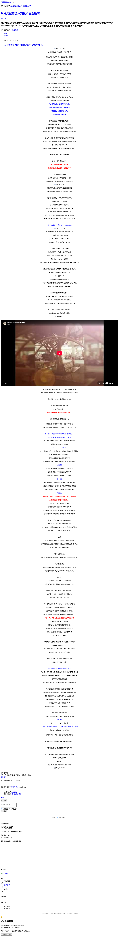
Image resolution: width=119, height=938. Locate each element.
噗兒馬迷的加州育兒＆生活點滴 (20, 13)
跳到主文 (3, 18)
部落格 (6, 35)
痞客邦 (13, 787)
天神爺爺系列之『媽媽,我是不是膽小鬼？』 (24, 45)
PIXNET (46, 914)
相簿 (5, 33)
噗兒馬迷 (3, 777)
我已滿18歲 (4, 934)
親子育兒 (14, 792)
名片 (5, 37)
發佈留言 (3, 811)
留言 (17, 787)
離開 (10, 934)
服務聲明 (76, 914)
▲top (2, 797)
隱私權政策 (69, 914)
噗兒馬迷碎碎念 (16, 794)
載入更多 (3, 800)
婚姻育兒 (15, 30)
